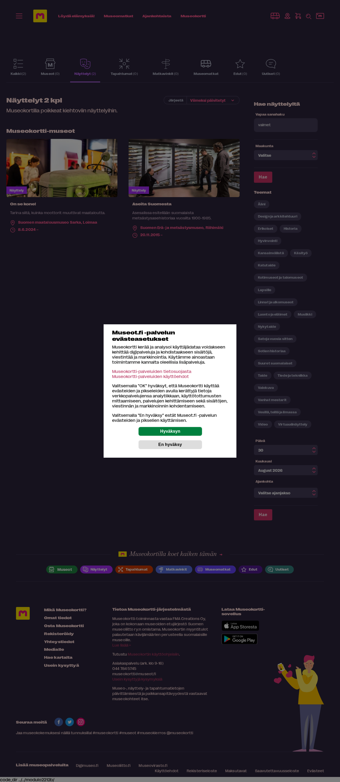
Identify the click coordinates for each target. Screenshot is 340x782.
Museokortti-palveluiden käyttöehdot (150, 376)
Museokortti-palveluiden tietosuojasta (151, 371)
